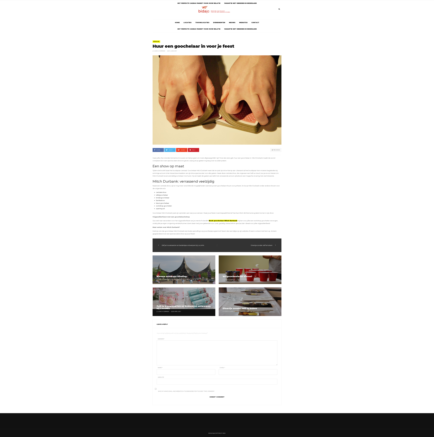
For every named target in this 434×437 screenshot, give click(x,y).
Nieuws (232, 22)
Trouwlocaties (202, 22)
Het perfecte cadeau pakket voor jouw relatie (198, 29)
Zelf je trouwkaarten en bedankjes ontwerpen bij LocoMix (183, 245)
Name (160, 367)
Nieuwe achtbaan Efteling (172, 276)
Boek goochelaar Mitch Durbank (223, 221)
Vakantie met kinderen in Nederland (240, 29)
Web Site (161, 377)
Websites (243, 22)
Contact (255, 22)
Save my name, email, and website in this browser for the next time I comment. (186, 391)
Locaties (187, 22)
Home (177, 22)
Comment (161, 339)
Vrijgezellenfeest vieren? (237, 276)
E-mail (222, 367)
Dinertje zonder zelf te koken (261, 245)
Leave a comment (159, 51)
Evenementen (219, 22)
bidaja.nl (156, 41)
